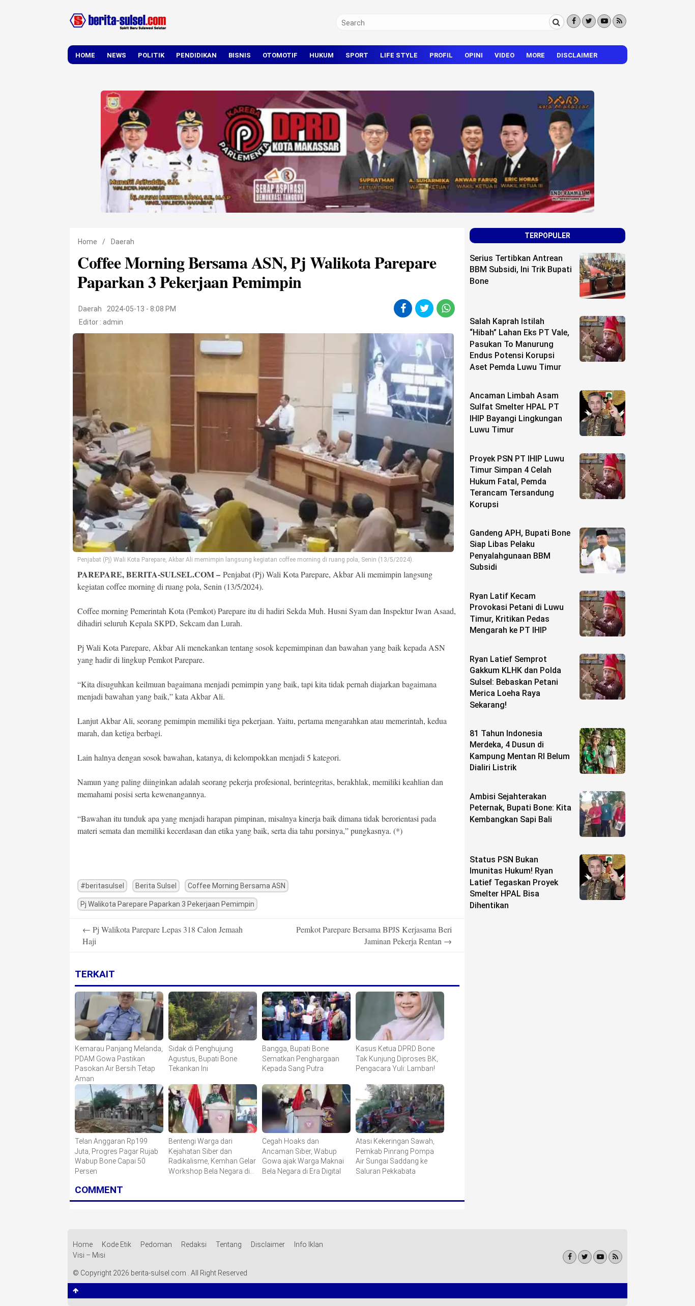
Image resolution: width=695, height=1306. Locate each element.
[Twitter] (589, 21)
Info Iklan (308, 1244)
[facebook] (403, 308)
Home (85, 55)
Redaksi (194, 1244)
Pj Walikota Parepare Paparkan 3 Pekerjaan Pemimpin (167, 904)
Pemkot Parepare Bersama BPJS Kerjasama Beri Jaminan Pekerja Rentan (374, 935)
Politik (151, 55)
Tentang (229, 1244)
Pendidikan (196, 55)
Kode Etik (116, 1244)
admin (113, 322)
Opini (474, 55)
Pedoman (156, 1244)
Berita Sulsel (156, 886)
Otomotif (280, 55)
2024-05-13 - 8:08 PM (141, 309)
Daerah (122, 242)
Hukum (321, 55)
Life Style (399, 55)
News (116, 55)
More (535, 55)
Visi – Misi (89, 1255)
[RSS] (619, 21)
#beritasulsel (102, 886)
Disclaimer (577, 55)
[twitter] (424, 308)
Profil (441, 55)
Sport (356, 55)
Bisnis (239, 55)
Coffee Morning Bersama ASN (236, 886)
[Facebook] (574, 21)
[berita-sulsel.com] (118, 31)
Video (504, 55)
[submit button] (556, 22)
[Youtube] (604, 21)
